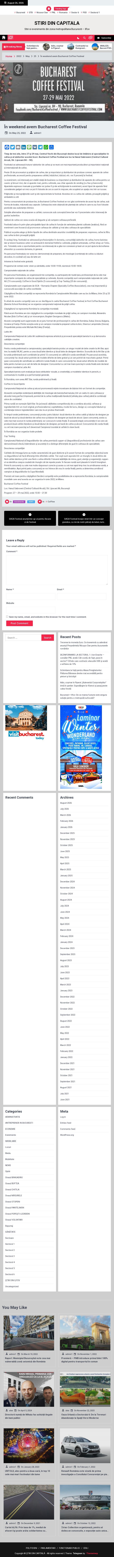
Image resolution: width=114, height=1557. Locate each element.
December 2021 (67, 1063)
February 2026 (66, 821)
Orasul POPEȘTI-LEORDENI (17, 1214)
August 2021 (66, 1087)
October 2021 (66, 1075)
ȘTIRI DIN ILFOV (12, 1280)
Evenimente (19, 502)
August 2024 (66, 900)
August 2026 (66, 803)
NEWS (31, 502)
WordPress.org (67, 1135)
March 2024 (65, 930)
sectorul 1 (95, 12)
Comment (11, 551)
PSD (85, 12)
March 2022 (65, 1045)
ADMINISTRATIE (12, 1117)
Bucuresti (20, 12)
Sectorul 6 (10, 1274)
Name (10, 589)
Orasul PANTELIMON (14, 1207)
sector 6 (75, 12)
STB (31, 12)
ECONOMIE (10, 1129)
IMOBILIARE (10, 1141)
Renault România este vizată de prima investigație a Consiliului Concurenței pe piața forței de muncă (85, 1474)
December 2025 (67, 833)
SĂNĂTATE (10, 1232)
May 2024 (64, 918)
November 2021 (67, 1069)
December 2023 (67, 948)
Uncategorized (11, 1286)
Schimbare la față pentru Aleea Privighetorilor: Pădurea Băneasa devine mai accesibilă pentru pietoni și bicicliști (81, 673)
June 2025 (65, 851)
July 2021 (64, 1093)
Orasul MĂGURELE (13, 1195)
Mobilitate (9, 1159)
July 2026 (64, 809)
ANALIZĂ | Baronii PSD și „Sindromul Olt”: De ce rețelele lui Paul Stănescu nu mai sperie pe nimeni (87, 47)
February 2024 (66, 936)
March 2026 (65, 815)
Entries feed (65, 1123)
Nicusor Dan (42, 12)
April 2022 (64, 1039)
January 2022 (66, 1057)
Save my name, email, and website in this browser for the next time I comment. (48, 617)
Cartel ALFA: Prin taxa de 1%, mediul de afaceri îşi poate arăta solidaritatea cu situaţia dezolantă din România (25, 1530)
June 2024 (65, 912)
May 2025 (64, 857)
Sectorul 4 (10, 1262)
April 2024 (64, 924)
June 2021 (65, 1099)
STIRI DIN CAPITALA (57, 23)
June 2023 (65, 972)
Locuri (8, 1147)
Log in (63, 1117)
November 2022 (67, 1002)
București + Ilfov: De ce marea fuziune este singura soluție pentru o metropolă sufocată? (83, 696)
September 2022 (67, 1015)
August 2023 (66, 960)
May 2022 (64, 1033)
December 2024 (67, 881)
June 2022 (65, 1027)
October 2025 (66, 845)
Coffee (51, 501)
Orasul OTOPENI (12, 1201)
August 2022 (66, 1021)
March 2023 (65, 984)
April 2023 (64, 978)
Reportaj (9, 1226)
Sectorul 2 (10, 1250)
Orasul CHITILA (12, 1189)
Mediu (8, 1153)
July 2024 (64, 906)
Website (10, 603)
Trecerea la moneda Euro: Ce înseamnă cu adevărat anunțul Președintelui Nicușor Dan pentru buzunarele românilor (84, 645)
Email (60, 589)
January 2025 (66, 875)
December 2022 (67, 996)
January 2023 (66, 990)
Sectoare (9, 1238)
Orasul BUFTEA (12, 1183)
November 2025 (67, 839)
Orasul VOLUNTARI (14, 1220)
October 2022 (66, 1009)
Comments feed (67, 1129)
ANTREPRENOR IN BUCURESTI (19, 1123)
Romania (63, 12)
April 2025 (64, 863)
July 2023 (64, 966)
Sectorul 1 (10, 1244)
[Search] (84, 38)
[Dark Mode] (78, 38)
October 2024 (66, 893)
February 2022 (66, 1051)
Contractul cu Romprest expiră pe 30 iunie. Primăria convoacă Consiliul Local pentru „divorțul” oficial (63, 47)
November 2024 (67, 887)
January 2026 (66, 827)
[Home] (4, 37)
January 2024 (66, 942)
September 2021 (67, 1081)
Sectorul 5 (10, 1268)
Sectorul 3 (10, 1256)
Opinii (7, 1171)
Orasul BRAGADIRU (14, 1177)
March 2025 (65, 869)
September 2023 (67, 954)
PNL (53, 12)
